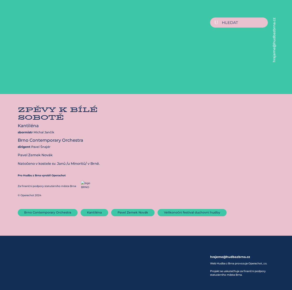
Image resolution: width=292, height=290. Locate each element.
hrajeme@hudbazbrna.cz (274, 40)
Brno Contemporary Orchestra (47, 212)
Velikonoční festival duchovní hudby (192, 212)
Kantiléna (94, 212)
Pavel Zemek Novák (133, 212)
